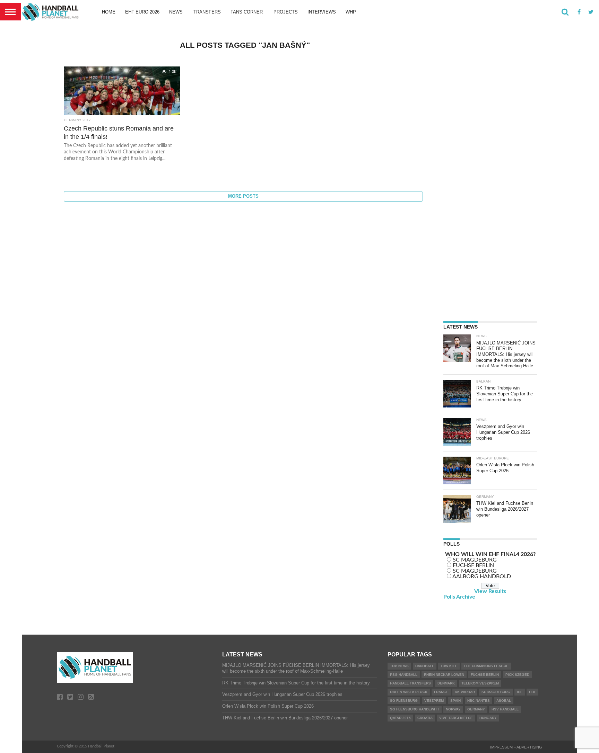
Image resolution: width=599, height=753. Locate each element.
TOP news (399, 666)
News (176, 12)
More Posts (243, 196)
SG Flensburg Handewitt (414, 709)
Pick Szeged (517, 674)
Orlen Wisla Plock (408, 692)
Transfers (207, 12)
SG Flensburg (404, 700)
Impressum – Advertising (516, 747)
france (441, 692)
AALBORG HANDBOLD (481, 576)
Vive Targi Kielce (456, 718)
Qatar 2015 (400, 718)
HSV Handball (505, 709)
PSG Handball (403, 674)
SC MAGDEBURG (475, 560)
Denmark (446, 683)
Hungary (488, 718)
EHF (532, 692)
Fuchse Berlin (485, 674)
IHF (519, 692)
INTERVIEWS (321, 12)
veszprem (434, 700)
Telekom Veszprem (480, 683)
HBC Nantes (478, 700)
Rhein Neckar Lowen (444, 674)
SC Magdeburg (495, 692)
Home (108, 12)
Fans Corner (247, 12)
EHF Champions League (486, 666)
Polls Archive (459, 597)
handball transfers (410, 683)
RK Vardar (465, 692)
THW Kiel (449, 666)
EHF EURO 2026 (142, 12)
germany (476, 709)
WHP (351, 12)
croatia (425, 718)
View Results (490, 591)
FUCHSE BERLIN (473, 565)
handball (424, 666)
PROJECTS (286, 12)
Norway (453, 709)
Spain (455, 700)
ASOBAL (503, 700)
